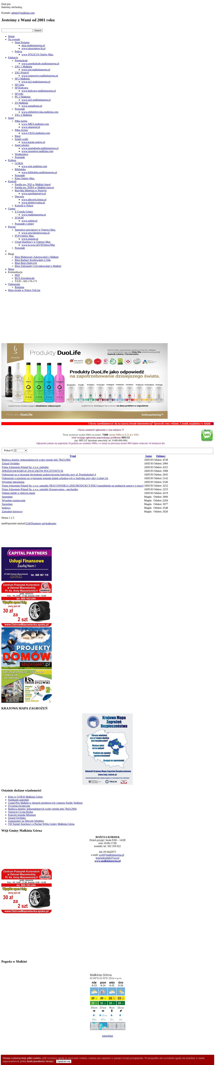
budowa (6, 507)
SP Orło (19, 93)
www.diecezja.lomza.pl (34, 199)
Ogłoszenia (14, 284)
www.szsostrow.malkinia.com (37, 151)
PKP (17, 275)
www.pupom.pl (30, 238)
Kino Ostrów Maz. (25, 178)
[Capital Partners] (26, 580)
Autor (148, 456)
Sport (11, 118)
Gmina (11, 208)
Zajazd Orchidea (10, 463)
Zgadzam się (63, 1061)
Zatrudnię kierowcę (12, 511)
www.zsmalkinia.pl (32, 105)
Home (11, 36)
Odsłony (160, 456)
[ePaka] (26, 625)
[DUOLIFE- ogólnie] (84, 417)
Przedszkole (21, 60)
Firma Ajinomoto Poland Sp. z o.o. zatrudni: (25, 467)
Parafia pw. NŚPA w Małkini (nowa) (34, 187)
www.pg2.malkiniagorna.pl (36, 99)
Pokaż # (8, 450)
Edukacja (13, 57)
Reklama (19, 287)
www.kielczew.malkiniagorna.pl (39, 90)
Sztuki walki (21, 139)
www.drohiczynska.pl (33, 202)
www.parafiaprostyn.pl (34, 193)
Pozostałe (20, 108)
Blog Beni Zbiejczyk (26, 263)
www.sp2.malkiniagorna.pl (36, 81)
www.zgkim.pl (29, 220)
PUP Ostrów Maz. (24, 235)
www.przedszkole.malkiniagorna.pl (40, 63)
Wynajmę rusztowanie (13, 500)
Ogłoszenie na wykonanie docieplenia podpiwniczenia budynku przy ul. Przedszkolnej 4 (49, 474)
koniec (52, 523)
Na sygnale (14, 39)
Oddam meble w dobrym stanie (18, 493)
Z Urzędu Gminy (24, 211)
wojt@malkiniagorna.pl (111, 854)
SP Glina (19, 84)
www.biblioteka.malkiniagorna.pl (39, 172)
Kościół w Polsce (24, 205)
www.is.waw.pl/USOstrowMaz (38, 244)
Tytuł (73, 456)
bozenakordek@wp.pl (107, 857)
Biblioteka (20, 169)
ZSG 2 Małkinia (23, 115)
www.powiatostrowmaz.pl (36, 232)
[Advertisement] (107, 318)
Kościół (12, 181)
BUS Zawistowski (24, 278)
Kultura (12, 160)
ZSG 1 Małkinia (23, 66)
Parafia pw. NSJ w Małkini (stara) (33, 184)
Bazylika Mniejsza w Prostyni (31, 190)
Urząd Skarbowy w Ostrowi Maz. (33, 241)
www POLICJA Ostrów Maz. (38, 54)
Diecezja (19, 196)
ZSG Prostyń (22, 72)
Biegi (17, 136)
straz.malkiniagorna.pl (33, 45)
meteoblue (107, 1035)
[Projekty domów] (26, 668)
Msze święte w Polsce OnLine (24, 290)
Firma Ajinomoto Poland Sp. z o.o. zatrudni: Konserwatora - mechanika (40, 489)
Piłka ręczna (21, 130)
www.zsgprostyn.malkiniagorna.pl (40, 75)
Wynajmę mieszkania (13, 482)
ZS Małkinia (21, 102)
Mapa (11, 269)
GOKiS (19, 163)
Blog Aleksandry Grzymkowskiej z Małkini (38, 266)
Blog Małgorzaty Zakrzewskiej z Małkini (36, 257)
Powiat (11, 226)
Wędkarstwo (21, 154)
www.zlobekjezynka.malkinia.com (40, 111)
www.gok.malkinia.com (34, 166)
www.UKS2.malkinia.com (36, 133)
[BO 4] (26, 701)
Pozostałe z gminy (24, 223)
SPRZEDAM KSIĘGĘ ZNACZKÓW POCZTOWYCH (32, 470)
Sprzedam (7, 496)
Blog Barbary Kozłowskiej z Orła (33, 260)
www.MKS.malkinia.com (35, 124)
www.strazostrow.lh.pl (33, 48)
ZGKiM (19, 217)
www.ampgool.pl (31, 127)
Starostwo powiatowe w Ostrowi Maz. (35, 229)
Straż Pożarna (22, 42)
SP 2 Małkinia (22, 78)
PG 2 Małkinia (22, 96)
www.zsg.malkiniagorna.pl (36, 69)
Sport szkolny (22, 145)
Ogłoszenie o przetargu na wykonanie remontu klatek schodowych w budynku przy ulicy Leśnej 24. (55, 478)
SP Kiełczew (21, 87)
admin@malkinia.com (23, 12)
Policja (18, 51)
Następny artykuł (40, 523)
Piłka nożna (21, 121)
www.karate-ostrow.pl (33, 142)
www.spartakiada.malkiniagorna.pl (40, 148)
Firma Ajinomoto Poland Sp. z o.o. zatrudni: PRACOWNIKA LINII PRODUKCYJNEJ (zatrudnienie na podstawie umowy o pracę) (72, 485)
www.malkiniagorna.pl (34, 214)
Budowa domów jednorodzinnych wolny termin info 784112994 (36, 459)
